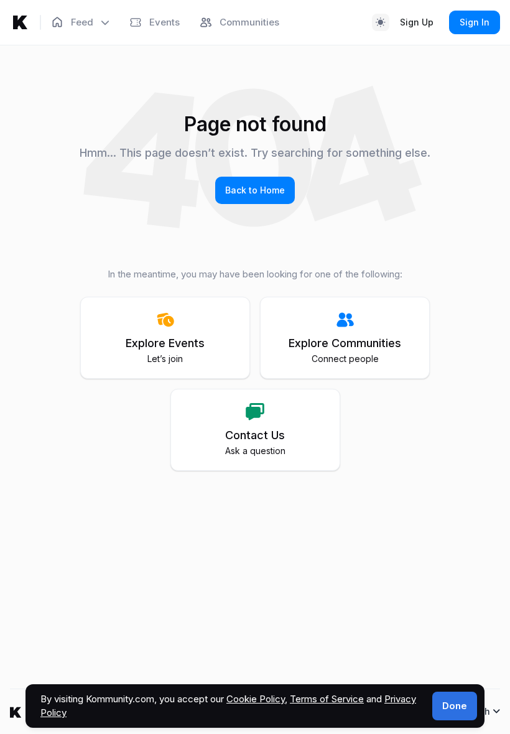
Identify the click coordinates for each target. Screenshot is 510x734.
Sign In (474, 22)
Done (454, 706)
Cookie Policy (255, 699)
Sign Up (417, 22)
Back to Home (255, 190)
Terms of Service (327, 699)
